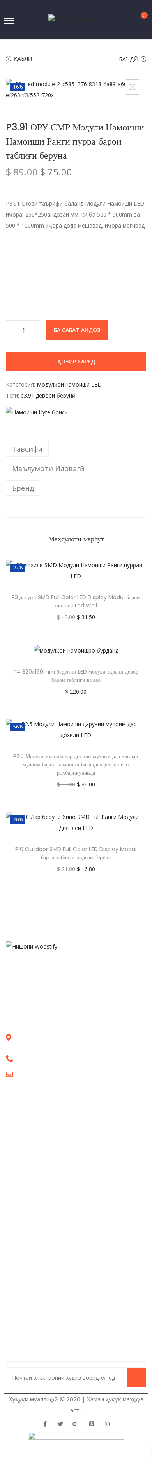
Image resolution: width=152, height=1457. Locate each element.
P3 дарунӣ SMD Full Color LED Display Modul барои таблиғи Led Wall (76, 601)
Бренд (23, 488)
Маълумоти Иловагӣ (48, 468)
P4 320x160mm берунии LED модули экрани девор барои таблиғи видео (76, 676)
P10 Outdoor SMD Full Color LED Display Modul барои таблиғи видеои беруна (75, 853)
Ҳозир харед (76, 361)
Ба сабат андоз (77, 330)
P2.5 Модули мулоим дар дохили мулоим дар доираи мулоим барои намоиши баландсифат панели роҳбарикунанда (75, 764)
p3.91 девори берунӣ (48, 395)
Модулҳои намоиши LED (69, 384)
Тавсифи (27, 449)
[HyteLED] (37, 412)
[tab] (76, 449)
